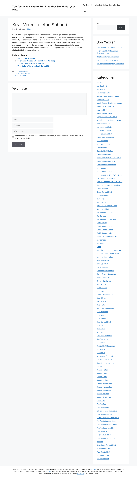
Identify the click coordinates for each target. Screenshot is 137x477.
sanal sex (100, 291)
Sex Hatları (101, 329)
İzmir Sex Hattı (102, 264)
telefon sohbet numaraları (107, 411)
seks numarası (102, 312)
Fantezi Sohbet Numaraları (107, 236)
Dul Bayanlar (102, 216)
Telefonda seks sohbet (106, 428)
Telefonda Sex (102, 431)
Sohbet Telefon (103, 394)
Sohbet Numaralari (104, 384)
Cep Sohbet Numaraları (106, 178)
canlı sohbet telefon (105, 172)
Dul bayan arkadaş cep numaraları (110, 64)
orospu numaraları (104, 278)
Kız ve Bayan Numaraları (106, 274)
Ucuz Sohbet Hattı (104, 449)
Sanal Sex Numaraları (105, 295)
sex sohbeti (101, 349)
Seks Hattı (101, 305)
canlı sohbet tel (103, 168)
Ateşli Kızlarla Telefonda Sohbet (109, 103)
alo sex (99, 83)
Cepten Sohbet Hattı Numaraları (109, 182)
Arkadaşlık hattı (103, 100)
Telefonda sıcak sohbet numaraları (110, 47)
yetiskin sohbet (103, 455)
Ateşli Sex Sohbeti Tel (105, 107)
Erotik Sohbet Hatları (105, 230)
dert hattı (100, 199)
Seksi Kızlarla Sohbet (26, 58)
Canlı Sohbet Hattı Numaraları (109, 158)
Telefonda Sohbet (104, 435)
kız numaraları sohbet (105, 271)
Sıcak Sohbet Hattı (104, 360)
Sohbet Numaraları (104, 387)
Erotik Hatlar (102, 223)
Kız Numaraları (102, 267)
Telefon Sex (101, 404)
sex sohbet (101, 343)
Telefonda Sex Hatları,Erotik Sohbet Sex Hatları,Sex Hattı (101, 8)
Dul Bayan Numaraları (105, 213)
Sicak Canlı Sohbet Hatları (107, 356)
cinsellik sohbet (103, 195)
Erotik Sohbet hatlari (105, 226)
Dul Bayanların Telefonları (107, 219)
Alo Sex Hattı (102, 86)
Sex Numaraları (103, 339)
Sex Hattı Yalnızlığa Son (22, 73)
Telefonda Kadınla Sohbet (107, 421)
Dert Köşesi (101, 202)
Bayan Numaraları (104, 124)
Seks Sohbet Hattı (104, 322)
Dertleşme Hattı (103, 209)
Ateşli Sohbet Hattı (104, 113)
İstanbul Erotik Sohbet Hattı (108, 254)
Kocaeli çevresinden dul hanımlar (110, 60)
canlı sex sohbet (103, 144)
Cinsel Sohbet (102, 189)
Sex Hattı (100, 332)
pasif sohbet (102, 284)
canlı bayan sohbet (104, 134)
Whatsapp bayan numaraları (108, 57)
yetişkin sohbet (103, 459)
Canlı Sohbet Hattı (104, 154)
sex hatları (80, 474)
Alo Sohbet (101, 89)
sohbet (99, 366)
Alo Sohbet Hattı (103, 93)
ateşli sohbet (102, 110)
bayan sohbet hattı (104, 127)
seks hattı (48, 471)
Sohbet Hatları (102, 370)
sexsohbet (101, 353)
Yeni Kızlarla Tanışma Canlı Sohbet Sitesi (34, 66)
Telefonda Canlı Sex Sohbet (108, 418)
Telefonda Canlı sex (105, 414)
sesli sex (100, 325)
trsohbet (100, 442)
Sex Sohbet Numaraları (106, 346)
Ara (98, 23)
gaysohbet (101, 243)
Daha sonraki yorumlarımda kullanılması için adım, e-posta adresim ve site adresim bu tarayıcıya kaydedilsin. (49, 137)
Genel (99, 247)
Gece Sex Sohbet (20, 76)
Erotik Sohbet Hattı (21, 71)
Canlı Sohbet (102, 148)
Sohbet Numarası (104, 390)
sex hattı (93, 469)
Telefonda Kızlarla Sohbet (107, 425)
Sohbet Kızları (102, 380)
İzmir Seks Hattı (103, 260)
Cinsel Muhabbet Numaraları (108, 185)
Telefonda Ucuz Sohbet (106, 438)
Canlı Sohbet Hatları (105, 151)
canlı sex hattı (102, 141)
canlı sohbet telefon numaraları (109, 175)
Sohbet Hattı (102, 377)
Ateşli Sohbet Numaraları (107, 117)
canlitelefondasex (104, 130)
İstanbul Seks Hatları (105, 257)
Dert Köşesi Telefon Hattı (107, 206)
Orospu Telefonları (104, 281)
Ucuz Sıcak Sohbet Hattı (106, 445)
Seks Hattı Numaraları (105, 308)
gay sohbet (101, 240)
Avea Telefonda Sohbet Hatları (109, 120)
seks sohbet (101, 319)
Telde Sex (101, 401)
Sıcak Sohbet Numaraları (107, 363)
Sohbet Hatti (102, 373)
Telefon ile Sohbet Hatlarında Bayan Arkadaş (36, 61)
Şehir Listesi (101, 298)
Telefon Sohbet (103, 407)
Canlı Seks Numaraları (105, 137)
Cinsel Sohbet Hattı (104, 192)
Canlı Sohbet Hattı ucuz (106, 161)
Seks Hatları (101, 301)
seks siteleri (101, 315)
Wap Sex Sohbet (103, 452)
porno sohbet (102, 288)
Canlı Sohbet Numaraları (106, 165)
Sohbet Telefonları (104, 397)
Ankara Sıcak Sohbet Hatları (108, 96)
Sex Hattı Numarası (104, 336)
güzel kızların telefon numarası (109, 250)
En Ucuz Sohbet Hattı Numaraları (31, 63)
